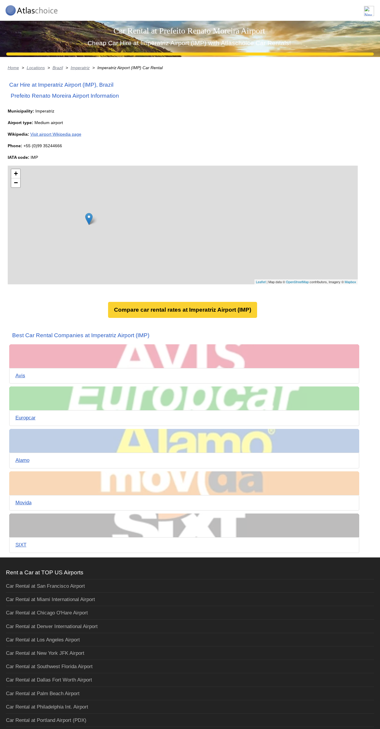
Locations (36, 67)
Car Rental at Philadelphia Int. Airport (47, 707)
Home (13, 67)
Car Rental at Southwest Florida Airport (49, 666)
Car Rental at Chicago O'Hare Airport (47, 613)
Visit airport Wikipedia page (55, 134)
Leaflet (261, 281)
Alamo (22, 460)
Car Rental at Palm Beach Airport (43, 693)
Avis (20, 375)
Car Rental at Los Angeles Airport (43, 640)
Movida (23, 502)
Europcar (25, 418)
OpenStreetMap (297, 281)
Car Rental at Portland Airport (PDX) (46, 720)
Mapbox (350, 281)
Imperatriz (80, 67)
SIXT (20, 545)
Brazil (58, 67)
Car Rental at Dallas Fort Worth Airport (49, 680)
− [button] (16, 182)
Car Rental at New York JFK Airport (45, 653)
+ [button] (16, 173)
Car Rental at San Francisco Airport (45, 586)
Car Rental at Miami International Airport (50, 599)
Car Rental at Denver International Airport (52, 626)
